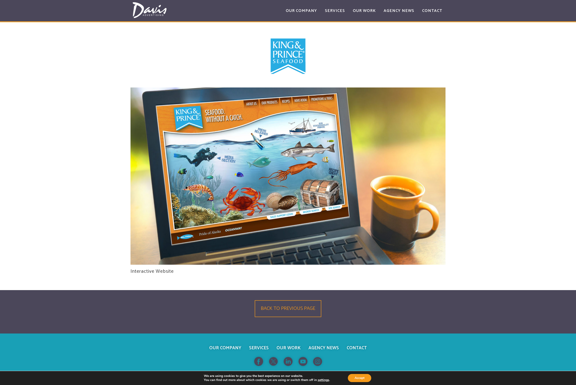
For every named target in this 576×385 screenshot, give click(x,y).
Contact (357, 348)
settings (323, 380)
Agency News (323, 348)
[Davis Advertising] (149, 10)
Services (259, 348)
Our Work (289, 348)
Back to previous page (288, 308)
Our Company (225, 348)
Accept (359, 378)
